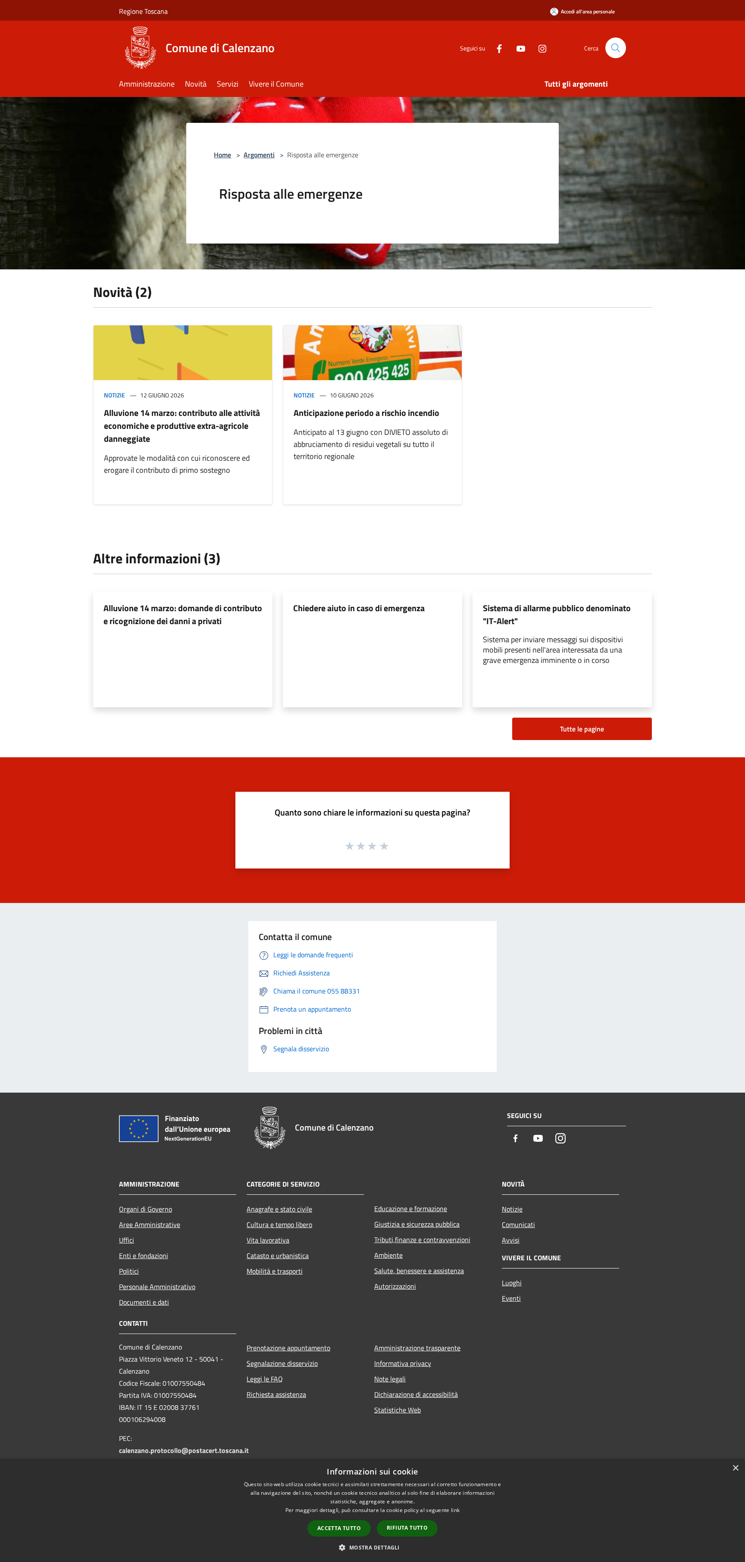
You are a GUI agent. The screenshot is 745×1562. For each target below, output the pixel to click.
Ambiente (388, 1255)
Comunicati (518, 1224)
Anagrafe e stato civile (279, 1209)
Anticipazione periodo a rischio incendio (366, 412)
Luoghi (512, 1283)
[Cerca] (615, 47)
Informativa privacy (402, 1363)
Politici (129, 1271)
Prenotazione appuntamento (288, 1348)
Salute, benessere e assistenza (419, 1270)
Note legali (390, 1379)
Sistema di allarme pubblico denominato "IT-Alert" (557, 614)
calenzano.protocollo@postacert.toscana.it (184, 1450)
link (455, 1510)
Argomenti (259, 155)
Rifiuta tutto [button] (407, 1527)
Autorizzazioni (395, 1286)
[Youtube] (517, 47)
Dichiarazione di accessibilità (416, 1394)
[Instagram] (539, 47)
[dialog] (372, 1510)
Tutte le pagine (582, 729)
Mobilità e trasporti (275, 1271)
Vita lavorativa (268, 1240)
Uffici (126, 1240)
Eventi (511, 1298)
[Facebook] (495, 47)
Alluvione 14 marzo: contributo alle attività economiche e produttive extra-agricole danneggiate (182, 425)
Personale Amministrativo (157, 1286)
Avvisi (511, 1240)
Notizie (114, 395)
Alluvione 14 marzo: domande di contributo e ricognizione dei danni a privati (182, 614)
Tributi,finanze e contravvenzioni (422, 1239)
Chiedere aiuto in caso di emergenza (359, 608)
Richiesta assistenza (276, 1394)
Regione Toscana (143, 11)
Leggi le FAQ (265, 1379)
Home (222, 155)
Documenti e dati (144, 1302)
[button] (372, 1547)
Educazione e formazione (410, 1208)
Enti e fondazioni (143, 1255)
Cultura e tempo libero (279, 1224)
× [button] (735, 1468)
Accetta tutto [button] (339, 1528)
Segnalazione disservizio (282, 1363)
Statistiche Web (397, 1410)
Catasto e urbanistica (278, 1255)
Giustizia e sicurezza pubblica (417, 1224)
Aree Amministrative (149, 1224)
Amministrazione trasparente (417, 1348)
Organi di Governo (145, 1209)
